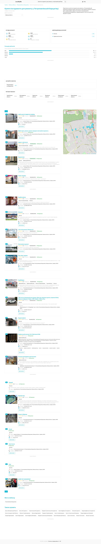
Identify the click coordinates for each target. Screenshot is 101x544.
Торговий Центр (49, 283)
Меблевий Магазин (22, 283)
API (60, 541)
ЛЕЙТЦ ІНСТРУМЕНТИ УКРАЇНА (26, 114)
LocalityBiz (18, 1)
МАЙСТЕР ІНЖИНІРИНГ (24, 479)
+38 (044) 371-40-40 (28, 221)
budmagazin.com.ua (26, 169)
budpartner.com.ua (25, 407)
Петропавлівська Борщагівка (23, 4)
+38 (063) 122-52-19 (27, 135)
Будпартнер (21, 395)
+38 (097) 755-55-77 (28, 309)
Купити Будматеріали (20, 515)
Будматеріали (22, 318)
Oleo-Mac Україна (23, 255)
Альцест (20, 212)
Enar (10, 464)
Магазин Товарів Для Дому (23, 145)
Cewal (10, 429)
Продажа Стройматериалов (47, 513)
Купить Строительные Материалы (72, 513)
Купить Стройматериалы (59, 513)
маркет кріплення (23, 142)
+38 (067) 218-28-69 (28, 122)
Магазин (20, 117)
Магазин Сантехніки (90, 515)
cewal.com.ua (15, 437)
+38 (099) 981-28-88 (28, 367)
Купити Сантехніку (71, 515)
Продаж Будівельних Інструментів (88, 510)
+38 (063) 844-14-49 (28, 344)
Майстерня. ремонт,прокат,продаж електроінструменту (33, 130)
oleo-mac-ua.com (25, 266)
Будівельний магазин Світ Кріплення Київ (29, 334)
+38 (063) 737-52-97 (18, 450)
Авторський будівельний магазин (27, 356)
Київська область (12, 4)
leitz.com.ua (24, 237)
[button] (76, 129)
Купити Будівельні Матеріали (30, 515)
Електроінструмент (23, 244)
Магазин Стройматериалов (25, 513)
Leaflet (89, 153)
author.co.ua (24, 368)
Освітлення (12, 444)
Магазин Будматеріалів (36, 513)
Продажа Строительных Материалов (45, 515)
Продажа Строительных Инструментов (49, 510)
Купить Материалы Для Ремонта (11, 510)
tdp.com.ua (24, 311)
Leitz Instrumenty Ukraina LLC (25, 229)
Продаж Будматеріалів (9, 515)
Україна (6, 4)
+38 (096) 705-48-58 (28, 264)
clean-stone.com (25, 422)
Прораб (11, 382)
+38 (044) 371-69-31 (18, 435)
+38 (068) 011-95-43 (27, 150)
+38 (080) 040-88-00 (28, 182)
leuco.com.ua (24, 183)
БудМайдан (21, 280)
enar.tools (14, 472)
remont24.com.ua (25, 485)
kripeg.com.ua (24, 346)
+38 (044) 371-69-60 (28, 289)
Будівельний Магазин (27, 160)
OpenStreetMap (93, 153)
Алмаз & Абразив (22, 414)
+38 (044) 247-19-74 (28, 406)
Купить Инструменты (23, 510)
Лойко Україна (22, 175)
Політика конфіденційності (53, 541)
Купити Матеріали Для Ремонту (60, 515)
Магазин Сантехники (80, 515)
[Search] (65, 2)
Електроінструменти (76, 510)
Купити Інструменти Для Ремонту (11, 513)
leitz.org (23, 124)
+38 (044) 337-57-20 (28, 167)
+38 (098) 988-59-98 (28, 205)
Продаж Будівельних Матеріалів (87, 513)
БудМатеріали (22, 197)
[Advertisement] (50, 20)
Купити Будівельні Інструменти (64, 510)
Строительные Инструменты (34, 510)
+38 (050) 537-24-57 (28, 421)
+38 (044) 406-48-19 (28, 326)
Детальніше (21, 126)
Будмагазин (21, 157)
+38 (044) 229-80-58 (28, 483)
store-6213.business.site (26, 327)
